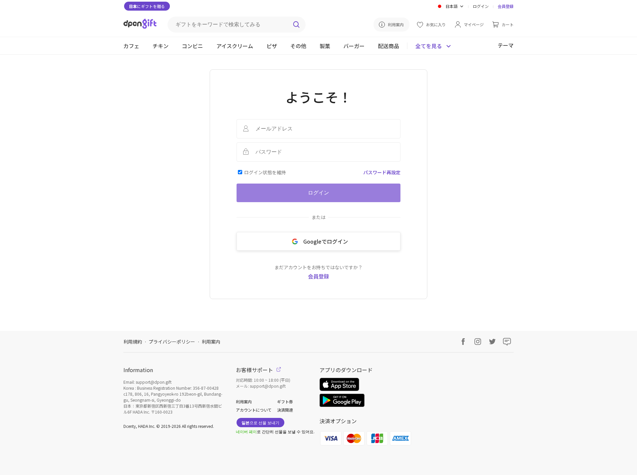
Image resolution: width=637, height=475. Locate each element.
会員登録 (506, 6)
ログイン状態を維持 (265, 172)
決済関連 (285, 410)
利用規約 (132, 341)
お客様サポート (255, 370)
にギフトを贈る (147, 6)
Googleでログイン (325, 241)
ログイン (481, 6)
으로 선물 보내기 (260, 422)
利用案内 (211, 341)
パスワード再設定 (381, 172)
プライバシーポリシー (172, 341)
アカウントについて (254, 410)
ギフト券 (285, 401)
